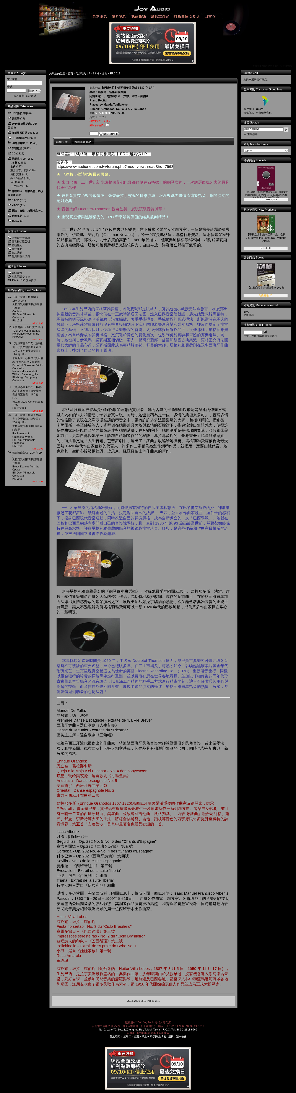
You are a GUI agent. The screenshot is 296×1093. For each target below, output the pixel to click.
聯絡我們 (17, 252)
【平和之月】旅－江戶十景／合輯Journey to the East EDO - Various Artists (266, 237)
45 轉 (14, 182)
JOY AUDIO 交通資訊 (23, 280)
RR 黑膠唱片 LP (21, 138)
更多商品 (249, 314)
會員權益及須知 (21, 256)
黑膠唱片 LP (83, 73)
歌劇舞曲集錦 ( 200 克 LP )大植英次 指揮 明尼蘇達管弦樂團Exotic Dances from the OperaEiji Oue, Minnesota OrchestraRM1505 (27, 465)
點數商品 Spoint (254, 257)
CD (14, 153)
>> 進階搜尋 (251, 134)
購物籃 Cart (251, 73)
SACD (15, 200)
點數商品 (17, 215)
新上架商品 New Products (260, 209)
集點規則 (16, 272)
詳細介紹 (62, 142)
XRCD (15, 205)
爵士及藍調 (16, 178)
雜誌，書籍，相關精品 (25, 210)
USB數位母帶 (20, 113)
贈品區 (16, 221)
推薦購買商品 (82, 142)
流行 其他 (15, 174)
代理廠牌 (17, 148)
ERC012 (115, 73)
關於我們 (17, 248)
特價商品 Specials (255, 160)
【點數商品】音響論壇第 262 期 (266, 287)
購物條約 (17, 245)
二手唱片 (16, 186)
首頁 (70, 73)
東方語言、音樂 (19, 170)
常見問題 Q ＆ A (20, 276)
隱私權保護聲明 (21, 241)
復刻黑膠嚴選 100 (22, 132)
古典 (104, 73)
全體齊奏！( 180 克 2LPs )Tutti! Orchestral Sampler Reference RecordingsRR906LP (27, 332)
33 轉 (96, 73)
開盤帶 (16, 118)
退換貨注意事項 (21, 237)
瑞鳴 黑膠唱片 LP (22, 143)
